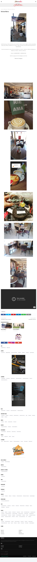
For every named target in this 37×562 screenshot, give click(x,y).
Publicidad (13, 516)
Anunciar (2, 532)
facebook (2, 545)
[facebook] (4, 343)
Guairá (20, 531)
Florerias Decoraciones (13, 410)
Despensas (19, 352)
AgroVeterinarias (3, 347)
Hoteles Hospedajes (7, 461)
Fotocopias (9, 426)
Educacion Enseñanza (4, 426)
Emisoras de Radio (3, 481)
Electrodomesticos (16, 415)
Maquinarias (8, 347)
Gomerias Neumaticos (18, 378)
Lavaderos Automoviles (25, 378)
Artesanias (2, 521)
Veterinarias (7, 507)
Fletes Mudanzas (31, 513)
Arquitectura (3, 415)
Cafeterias (5, 9)
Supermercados (32, 352)
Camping (2, 421)
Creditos (10, 436)
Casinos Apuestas (3, 431)
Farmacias (13, 505)
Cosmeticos (8, 410)
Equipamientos (13, 378)
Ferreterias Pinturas (22, 415)
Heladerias (23, 352)
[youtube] (18, 343)
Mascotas (2, 516)
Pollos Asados (26, 441)
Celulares (12, 521)
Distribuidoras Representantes (5, 500)
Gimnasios (14, 421)
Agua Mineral (3, 352)
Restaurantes (30, 441)
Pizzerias (22, 441)
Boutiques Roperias (7, 521)
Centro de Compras (17, 521)
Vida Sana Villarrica (3, 329)
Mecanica (31, 378)
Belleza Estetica (3, 410)
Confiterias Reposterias (16, 441)
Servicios (17, 516)
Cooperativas (6, 436)
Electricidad (11, 415)
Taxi (26, 516)
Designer (2, 556)
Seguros (13, 436)
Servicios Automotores (22, 516)
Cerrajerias (7, 415)
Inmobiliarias (3, 476)
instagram (20, 545)
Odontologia (27, 505)
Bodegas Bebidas (8, 352)
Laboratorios (17, 505)
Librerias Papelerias (14, 426)
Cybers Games (9, 431)
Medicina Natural (22, 505)
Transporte (29, 516)
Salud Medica (3, 507)
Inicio (2, 9)
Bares (2, 441)
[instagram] (11, 343)
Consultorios (9, 505)
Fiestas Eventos (14, 431)
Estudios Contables (14, 513)
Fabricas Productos (3, 466)
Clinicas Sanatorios (3, 505)
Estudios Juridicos (20, 513)
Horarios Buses (21, 533)
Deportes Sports (10, 421)
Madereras (29, 415)
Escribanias (2, 513)
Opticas (31, 505)
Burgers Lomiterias (6, 441)
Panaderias (27, 352)
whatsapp (20, 546)
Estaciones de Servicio (8, 513)
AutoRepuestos (3, 378)
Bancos (2, 436)
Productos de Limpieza (8, 516)
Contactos (2, 533)
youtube (2, 546)
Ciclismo (6, 421)
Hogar (26, 415)
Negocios (2, 530)
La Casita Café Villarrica (16, 329)
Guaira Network (6, 556)
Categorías (20, 530)
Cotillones (26, 521)
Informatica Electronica (4, 471)
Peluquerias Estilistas (20, 410)
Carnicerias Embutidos (14, 352)
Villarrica (2, 531)
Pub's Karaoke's (19, 431)
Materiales (33, 415)
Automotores (8, 378)
